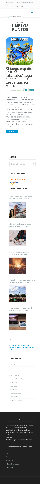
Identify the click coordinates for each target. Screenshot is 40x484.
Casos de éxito (14, 375)
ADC (10, 368)
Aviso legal (9, 467)
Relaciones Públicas (16, 400)
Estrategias (13, 389)
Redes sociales (14, 396)
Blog (7, 453)
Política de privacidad (12, 464)
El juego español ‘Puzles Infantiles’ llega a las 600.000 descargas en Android (19, 77)
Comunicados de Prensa (17, 379)
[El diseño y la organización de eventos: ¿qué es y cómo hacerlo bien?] (18, 294)
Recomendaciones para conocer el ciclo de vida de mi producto (20, 309)
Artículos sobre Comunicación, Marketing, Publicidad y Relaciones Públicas (21, 347)
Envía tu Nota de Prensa (19, 179)
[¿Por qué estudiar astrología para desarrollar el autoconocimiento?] (18, 238)
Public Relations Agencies (24, 2)
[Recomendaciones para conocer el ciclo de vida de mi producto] (18, 322)
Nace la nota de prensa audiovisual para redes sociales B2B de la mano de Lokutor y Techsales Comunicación (22, 197)
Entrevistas (13, 386)
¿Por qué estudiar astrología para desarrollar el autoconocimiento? (20, 225)
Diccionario (9, 2)
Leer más (11, 131)
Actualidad (12, 365)
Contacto (8, 457)
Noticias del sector (15, 393)
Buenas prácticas (15, 372)
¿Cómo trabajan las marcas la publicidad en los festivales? (19, 253)
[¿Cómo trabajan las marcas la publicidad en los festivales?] (18, 266)
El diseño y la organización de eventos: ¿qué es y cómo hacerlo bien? (22, 281)
